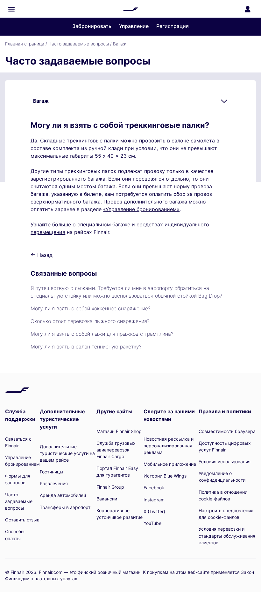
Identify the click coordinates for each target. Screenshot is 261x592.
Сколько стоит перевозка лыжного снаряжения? (90, 321)
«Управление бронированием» (141, 209)
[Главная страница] (130, 9)
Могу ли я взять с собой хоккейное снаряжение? (91, 308)
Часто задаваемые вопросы (78, 43)
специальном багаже (103, 224)
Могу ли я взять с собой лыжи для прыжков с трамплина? (102, 334)
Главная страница (24, 43)
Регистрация (172, 26)
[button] (11, 9)
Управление (134, 26)
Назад (44, 255)
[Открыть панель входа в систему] (247, 9)
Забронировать (91, 26)
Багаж (119, 43)
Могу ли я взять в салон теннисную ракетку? (86, 346)
